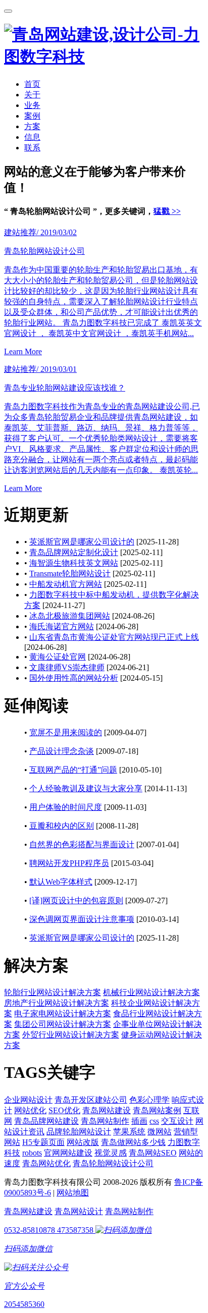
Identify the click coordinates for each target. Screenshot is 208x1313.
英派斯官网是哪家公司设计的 (81, 541)
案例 (32, 116)
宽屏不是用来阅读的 (65, 732)
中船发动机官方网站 (65, 584)
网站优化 (30, 1110)
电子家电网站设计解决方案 (62, 1013)
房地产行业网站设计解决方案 (56, 1003)
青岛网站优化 (46, 1163)
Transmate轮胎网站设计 (70, 573)
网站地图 (73, 1192)
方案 (32, 126)
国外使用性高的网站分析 (73, 678)
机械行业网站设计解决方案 (151, 992)
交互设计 (177, 1121)
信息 (32, 137)
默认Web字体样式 (60, 882)
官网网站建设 (68, 1152)
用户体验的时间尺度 (65, 807)
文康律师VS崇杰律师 (67, 667)
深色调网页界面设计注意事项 (81, 919)
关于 (32, 94)
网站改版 (83, 1142)
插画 (139, 1121)
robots (32, 1152)
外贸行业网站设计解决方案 (70, 1034)
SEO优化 (64, 1110)
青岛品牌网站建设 (46, 1121)
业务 (32, 105)
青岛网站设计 (79, 1211)
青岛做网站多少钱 (133, 1142)
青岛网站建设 (106, 1110)
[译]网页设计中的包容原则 (76, 900)
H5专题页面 (43, 1142)
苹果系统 (129, 1131)
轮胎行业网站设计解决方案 (52, 992)
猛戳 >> (167, 211)
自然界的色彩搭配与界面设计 (81, 844)
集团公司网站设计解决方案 (62, 1024)
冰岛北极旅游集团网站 (69, 616)
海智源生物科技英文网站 (73, 563)
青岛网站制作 (105, 1121)
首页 (32, 84)
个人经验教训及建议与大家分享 (85, 788)
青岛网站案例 (157, 1110)
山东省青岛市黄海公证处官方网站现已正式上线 (114, 637)
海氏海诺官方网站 (61, 626)
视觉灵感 (110, 1152)
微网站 (159, 1131)
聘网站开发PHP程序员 (69, 863)
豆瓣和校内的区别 (61, 826)
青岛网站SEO (153, 1152)
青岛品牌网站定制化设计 (73, 552)
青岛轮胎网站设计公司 (113, 1163)
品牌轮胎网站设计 (78, 1131)
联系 (32, 147)
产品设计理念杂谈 (61, 751)
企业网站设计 (28, 1100)
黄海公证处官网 (57, 656)
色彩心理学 (149, 1100)
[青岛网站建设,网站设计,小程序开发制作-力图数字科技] (104, 56)
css (154, 1121)
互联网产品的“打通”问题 (73, 769)
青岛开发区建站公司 (91, 1100)
